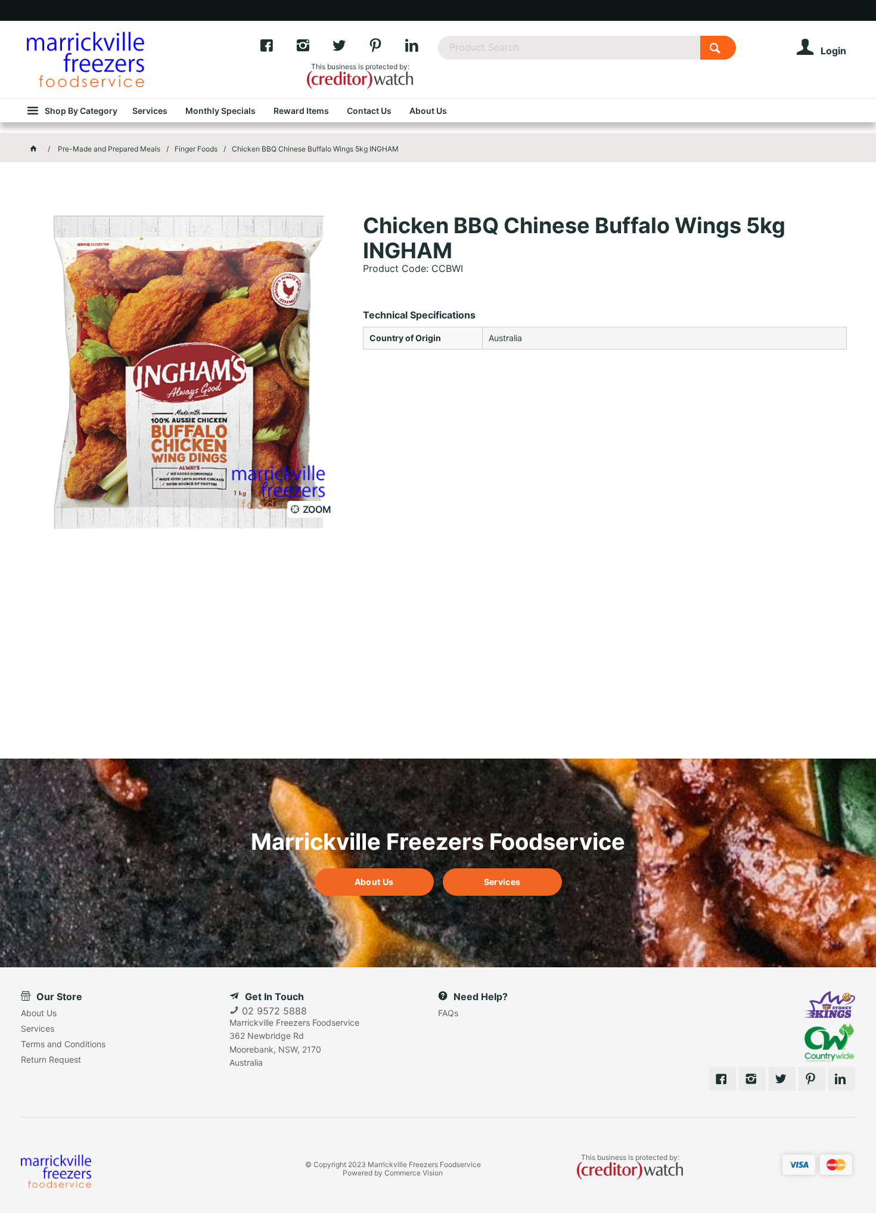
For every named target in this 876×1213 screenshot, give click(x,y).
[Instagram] (314, 48)
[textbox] (569, 48)
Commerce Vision (413, 1172)
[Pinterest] (386, 48)
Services (502, 882)
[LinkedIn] (421, 48)
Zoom (317, 509)
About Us (374, 882)
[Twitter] (350, 48)
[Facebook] (277, 48)
